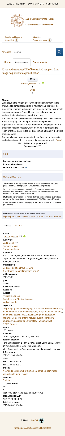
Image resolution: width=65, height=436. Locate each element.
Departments (40, 62)
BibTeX (18, 225)
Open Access (30, 146)
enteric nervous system (33, 318)
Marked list (11, 40)
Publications (21, 62)
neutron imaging (24, 308)
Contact (47, 428)
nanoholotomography (28, 311)
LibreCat (34, 420)
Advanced (6, 52)
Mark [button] (32, 79)
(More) (59, 140)
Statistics (37, 37)
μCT (35, 308)
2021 (32, 90)
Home (7, 62)
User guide (19, 428)
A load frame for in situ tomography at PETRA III (23, 202)
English (6, 380)
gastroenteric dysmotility (25, 321)
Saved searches (41, 40)
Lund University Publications (39, 18)
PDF (39, 146)
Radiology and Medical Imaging (18, 299)
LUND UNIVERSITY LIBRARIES (43, 4)
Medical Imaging (10, 302)
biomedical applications (14, 315)
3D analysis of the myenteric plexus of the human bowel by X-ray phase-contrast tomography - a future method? (30, 185)
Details (7, 225)
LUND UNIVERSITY (16, 4)
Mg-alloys (16, 318)
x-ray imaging (9, 308)
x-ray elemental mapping (50, 311)
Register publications (13, 37)
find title (13, 167)
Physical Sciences (11, 296)
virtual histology (33, 315)
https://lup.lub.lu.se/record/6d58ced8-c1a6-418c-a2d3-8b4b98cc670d (32, 217)
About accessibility (34, 428)
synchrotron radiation (48, 308)
